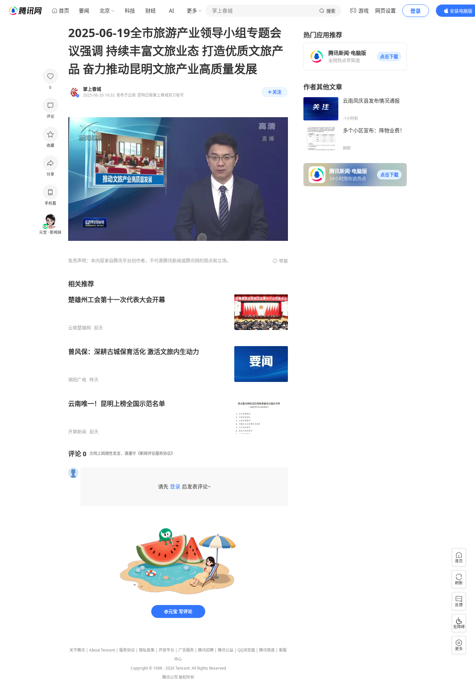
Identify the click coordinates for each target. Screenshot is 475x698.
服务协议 (127, 650)
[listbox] (178, 357)
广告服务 (186, 650)
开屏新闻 (77, 431)
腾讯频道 (267, 650)
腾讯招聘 (206, 650)
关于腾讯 (77, 650)
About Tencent (102, 650)
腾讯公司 (170, 677)
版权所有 (186, 677)
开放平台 (166, 650)
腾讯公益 (225, 650)
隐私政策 (146, 650)
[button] (389, 56)
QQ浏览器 (246, 650)
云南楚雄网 (79, 327)
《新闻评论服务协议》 (155, 453)
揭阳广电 (77, 379)
